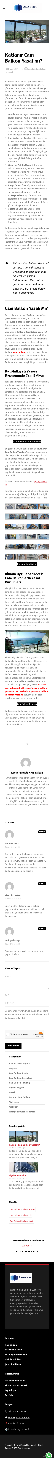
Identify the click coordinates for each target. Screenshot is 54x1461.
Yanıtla (42, 832)
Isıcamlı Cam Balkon (15, 1380)
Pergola (9, 1395)
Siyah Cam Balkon (18, 1175)
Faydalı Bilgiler (16, 1087)
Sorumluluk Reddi (14, 1349)
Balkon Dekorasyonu (19, 1063)
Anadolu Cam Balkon (37, 69)
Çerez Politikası (13, 1364)
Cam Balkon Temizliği (19, 1083)
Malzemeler (14, 1102)
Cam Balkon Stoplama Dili (20, 1215)
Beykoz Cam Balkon (25, 1251)
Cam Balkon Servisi (18, 1073)
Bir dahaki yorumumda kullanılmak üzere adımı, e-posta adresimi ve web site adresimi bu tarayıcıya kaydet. (27, 1014)
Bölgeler (13, 1068)
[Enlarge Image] (27, 31)
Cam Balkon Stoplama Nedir (21, 1221)
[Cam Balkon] (27, 8)
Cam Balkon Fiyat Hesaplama (27, 441)
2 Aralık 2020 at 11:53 (12, 847)
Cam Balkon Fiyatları (27, 704)
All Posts (27, 1246)
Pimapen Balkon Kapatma (22, 1111)
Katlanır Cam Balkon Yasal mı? (24, 1145)
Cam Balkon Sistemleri (20, 1078)
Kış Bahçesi (10, 1390)
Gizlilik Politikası (13, 1359)
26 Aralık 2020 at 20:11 (13, 899)
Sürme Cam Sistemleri (16, 1385)
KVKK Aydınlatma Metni (16, 1354)
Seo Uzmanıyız (24, 1448)
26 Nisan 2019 (12, 69)
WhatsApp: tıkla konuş (19, 1417)
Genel (10, 72)
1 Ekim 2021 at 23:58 (12, 944)
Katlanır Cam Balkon (27, 564)
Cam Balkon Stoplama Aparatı (22, 1209)
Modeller (13, 1107)
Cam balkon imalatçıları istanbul (28, 1240)
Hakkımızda (11, 1345)
